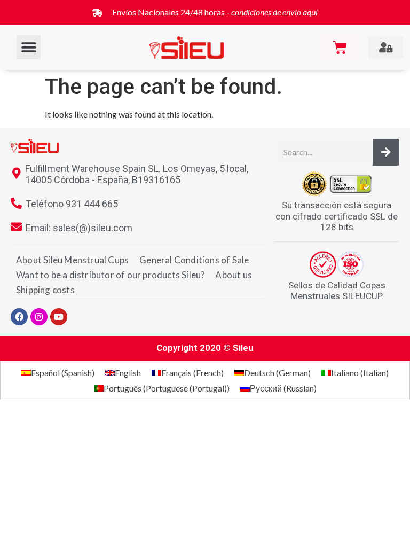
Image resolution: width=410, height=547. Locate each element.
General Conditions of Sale (194, 259)
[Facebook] (19, 316)
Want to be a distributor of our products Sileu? (110, 274)
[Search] (386, 152)
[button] (29, 47)
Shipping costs (45, 289)
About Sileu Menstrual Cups (72, 259)
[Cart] (340, 47)
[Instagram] (39, 316)
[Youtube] (58, 316)
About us (233, 274)
